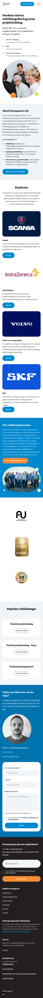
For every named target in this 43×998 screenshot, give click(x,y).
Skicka (21, 825)
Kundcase (6, 905)
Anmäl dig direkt (27, 4)
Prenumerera (21, 879)
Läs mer (8, 255)
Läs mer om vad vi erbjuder (15, 172)
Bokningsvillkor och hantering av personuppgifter (19, 974)
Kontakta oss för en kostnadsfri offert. (16, 931)
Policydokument (8, 978)
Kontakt (5, 913)
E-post (7, 780)
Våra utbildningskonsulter (15, 461)
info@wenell (7, 964)
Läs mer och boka (21, 630)
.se (13, 964)
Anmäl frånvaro (7, 969)
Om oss (5, 909)
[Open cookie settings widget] (3, 994)
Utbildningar (6, 893)
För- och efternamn (12, 768)
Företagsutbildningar (9, 897)
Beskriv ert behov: (11, 792)
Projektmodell (7, 901)
